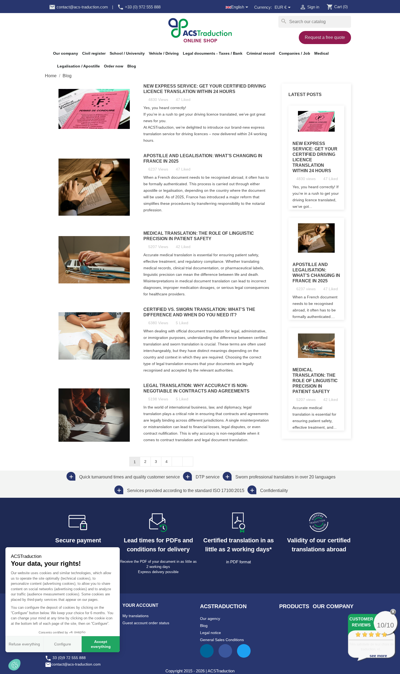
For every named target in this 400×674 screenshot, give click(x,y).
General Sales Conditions (222, 640)
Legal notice (210, 632)
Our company (65, 53)
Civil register (94, 53)
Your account (140, 605)
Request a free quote (325, 37)
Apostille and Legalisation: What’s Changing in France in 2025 (202, 158)
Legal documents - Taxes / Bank (212, 53)
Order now (113, 66)
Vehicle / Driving (164, 53)
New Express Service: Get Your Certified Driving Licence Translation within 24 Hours (204, 89)
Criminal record (261, 53)
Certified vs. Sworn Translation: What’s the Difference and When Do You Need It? (199, 312)
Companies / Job (294, 53)
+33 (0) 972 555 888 (139, 7)
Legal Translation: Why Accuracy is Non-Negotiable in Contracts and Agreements (196, 388)
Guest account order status (145, 623)
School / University (127, 53)
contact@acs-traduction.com (78, 7)
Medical (321, 53)
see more (378, 655)
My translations (135, 616)
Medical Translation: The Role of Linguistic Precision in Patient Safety (198, 236)
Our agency (210, 618)
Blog (131, 66)
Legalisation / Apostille (78, 66)
